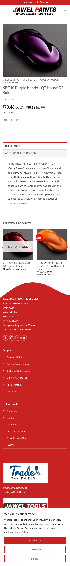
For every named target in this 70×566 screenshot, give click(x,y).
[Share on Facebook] (12, 120)
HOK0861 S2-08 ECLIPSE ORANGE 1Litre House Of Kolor (50, 266)
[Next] (67, 255)
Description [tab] (12, 146)
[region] (35, 537)
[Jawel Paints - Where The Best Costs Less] (34, 11)
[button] (5, 11)
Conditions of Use (17, 438)
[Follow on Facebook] (37, 2)
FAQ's (10, 445)
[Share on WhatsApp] (5, 120)
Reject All (35, 558)
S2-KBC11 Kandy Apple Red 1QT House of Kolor (17, 264)
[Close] (66, 511)
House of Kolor (48, 79)
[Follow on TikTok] (44, 2)
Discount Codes (16, 431)
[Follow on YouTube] (47, 2)
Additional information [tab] (20, 153)
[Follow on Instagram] (41, 2)
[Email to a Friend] (18, 120)
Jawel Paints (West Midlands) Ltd (22, 299)
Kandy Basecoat (13, 82)
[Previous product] (12, 99)
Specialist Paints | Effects (19, 79)
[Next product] (5, 99)
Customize (35, 549)
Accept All (35, 540)
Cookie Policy (20, 531)
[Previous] (3, 255)
